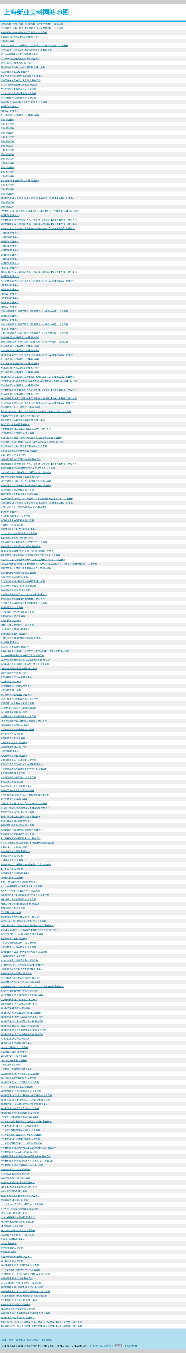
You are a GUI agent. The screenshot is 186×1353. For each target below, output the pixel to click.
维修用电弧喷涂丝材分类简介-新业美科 (19, 990)
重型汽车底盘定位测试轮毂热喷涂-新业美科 (22, 764)
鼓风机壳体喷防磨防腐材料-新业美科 (18, 777)
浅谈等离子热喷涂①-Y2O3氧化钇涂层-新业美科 (24, 594)
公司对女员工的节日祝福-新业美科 (17, 520)
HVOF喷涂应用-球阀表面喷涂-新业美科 (20, 1117)
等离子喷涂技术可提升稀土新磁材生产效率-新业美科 (26, 568)
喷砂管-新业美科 (9, 1252)
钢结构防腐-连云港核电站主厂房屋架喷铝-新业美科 (25, 1099)
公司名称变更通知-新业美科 (14, 633)
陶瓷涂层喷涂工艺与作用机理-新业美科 (19, 494)
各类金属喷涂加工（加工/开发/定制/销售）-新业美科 (26, 428)
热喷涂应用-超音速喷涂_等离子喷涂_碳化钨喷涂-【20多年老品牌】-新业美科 (38, 228)
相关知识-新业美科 (10, 110)
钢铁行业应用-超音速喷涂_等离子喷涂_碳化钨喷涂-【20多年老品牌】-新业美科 (39, 271)
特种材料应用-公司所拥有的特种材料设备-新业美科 (25, 1273)
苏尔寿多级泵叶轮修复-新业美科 (16, 685)
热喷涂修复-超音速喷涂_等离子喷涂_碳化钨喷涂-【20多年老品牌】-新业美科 (38, 280)
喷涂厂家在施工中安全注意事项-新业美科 (21, 80)
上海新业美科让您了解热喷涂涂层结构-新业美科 (24, 951)
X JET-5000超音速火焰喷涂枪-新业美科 (19, 1208)
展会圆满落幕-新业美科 (12, 855)
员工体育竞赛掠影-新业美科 (14, 711)
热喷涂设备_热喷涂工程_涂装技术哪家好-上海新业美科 (27, 49)
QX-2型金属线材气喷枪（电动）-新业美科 (21, 1282)
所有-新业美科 (7, 41)
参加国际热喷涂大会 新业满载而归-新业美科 (22, 934)
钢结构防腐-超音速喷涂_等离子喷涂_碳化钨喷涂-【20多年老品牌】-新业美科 (38, 197)
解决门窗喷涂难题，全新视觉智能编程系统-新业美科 (26, 481)
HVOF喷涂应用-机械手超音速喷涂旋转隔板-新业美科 (26, 1121)
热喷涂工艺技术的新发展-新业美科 (17, 790)
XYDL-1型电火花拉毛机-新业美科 (17, 1086)
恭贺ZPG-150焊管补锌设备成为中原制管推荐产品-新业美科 (29, 929)
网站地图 (132, 1345)
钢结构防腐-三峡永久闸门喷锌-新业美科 (20, 1108)
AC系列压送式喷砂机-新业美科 (15, 1038)
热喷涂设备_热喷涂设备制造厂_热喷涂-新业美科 (24, 32)
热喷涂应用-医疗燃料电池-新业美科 (18, 1182)
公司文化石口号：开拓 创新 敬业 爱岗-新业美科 (23, 507)
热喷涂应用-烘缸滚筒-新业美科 (15, 1169)
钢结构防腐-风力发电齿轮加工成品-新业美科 (22, 1021)
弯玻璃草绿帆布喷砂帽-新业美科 (16, 1256)
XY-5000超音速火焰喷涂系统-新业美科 (19, 54)
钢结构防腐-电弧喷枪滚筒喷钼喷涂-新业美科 (22, 1016)
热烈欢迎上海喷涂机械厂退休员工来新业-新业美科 (25, 664)
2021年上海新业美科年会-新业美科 (17, 624)
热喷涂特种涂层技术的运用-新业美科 (18, 585)
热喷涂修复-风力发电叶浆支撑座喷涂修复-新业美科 (25, 1313)
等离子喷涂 (8, 1340)
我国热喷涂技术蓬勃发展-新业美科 (17, 433)
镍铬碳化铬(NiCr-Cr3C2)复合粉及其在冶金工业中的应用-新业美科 (32, 986)
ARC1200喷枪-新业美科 (12, 1225)
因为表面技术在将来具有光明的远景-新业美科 (23, 67)
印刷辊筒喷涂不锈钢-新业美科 (15, 725)
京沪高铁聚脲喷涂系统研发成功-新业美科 (21, 838)
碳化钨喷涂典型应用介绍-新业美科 (17, 611)
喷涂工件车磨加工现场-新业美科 (16, 820)
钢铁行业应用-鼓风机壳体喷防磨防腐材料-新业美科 (25, 1291)
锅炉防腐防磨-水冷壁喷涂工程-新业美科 (20, 1073)
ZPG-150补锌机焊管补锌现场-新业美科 (19, 881)
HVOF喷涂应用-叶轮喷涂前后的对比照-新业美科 (24, 1295)
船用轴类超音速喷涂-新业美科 (15, 873)
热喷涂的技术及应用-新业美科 (15, 646)
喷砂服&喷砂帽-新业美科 (13, 1239)
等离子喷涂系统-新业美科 (13, 454)
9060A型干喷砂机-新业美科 (14, 1191)
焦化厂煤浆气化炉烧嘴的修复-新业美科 (19, 698)
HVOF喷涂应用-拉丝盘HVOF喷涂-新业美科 (21, 1134)
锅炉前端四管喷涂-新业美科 (14, 672)
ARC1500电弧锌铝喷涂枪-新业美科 (17, 1221)
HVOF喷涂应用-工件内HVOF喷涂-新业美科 (21, 1143)
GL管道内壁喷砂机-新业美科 (14, 1047)
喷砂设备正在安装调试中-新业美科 (17, 833)
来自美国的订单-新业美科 (13, 907)
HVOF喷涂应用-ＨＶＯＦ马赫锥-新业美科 (21, 1125)
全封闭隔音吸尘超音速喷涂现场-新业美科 (21, 816)
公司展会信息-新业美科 (12, 860)
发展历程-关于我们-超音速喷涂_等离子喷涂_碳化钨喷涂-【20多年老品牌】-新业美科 (41, 1321)
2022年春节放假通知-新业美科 (15, 629)
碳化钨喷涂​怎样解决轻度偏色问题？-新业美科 (23, 420)
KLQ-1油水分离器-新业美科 (14, 1060)
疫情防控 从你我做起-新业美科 (15, 515)
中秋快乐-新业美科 (10, 511)
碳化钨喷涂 (46, 1340)
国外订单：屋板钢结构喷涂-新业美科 (18, 899)
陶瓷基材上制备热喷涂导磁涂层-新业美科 (21, 476)
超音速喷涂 (33, 1340)
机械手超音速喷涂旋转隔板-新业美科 (18, 716)
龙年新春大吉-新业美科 (12, 733)
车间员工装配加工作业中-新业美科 (17, 812)
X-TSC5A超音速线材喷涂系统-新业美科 (19, 84)
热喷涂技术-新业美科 (11, 620)
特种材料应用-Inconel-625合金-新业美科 (20, 1151)
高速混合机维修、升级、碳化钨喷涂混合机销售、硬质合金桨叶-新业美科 (36, 411)
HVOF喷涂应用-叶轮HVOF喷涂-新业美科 (20, 1130)
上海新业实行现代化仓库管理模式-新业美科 (22, 829)
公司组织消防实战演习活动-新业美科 (18, 707)
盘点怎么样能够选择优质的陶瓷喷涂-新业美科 (23, 581)
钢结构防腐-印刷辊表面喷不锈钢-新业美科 (21, 1012)
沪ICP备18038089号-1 (101, 1345)
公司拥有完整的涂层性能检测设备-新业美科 (22, 637)
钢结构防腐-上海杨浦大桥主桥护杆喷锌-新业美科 (24, 1104)
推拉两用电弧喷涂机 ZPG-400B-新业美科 (20, 1195)
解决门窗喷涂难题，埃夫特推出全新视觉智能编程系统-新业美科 (31, 437)
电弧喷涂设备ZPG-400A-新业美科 (17, 537)
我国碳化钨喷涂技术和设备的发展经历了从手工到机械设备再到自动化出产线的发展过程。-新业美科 (49, 563)
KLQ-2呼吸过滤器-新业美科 (14, 1056)
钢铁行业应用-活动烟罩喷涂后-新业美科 (20, 1112)
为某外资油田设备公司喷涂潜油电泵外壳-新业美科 (25, 894)
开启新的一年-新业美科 (12, 524)
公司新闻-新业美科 (10, 106)
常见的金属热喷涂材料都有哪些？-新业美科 (22, 75)
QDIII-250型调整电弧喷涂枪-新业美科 (19, 668)
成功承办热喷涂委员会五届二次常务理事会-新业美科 (26, 659)
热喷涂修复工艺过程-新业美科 (15, 71)
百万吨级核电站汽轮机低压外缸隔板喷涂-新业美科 (25, 794)
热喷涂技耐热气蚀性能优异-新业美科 (18, 97)
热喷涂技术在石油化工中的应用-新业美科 (21, 977)
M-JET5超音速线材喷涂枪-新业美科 (18, 1217)
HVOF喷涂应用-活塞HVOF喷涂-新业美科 (20, 1138)
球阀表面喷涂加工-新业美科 (14, 746)
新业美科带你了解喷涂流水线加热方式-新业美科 (24, 542)
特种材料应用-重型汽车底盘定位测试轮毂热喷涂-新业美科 (28, 1147)
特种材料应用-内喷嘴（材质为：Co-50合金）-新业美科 (27, 1160)
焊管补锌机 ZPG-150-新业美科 (15, 1199)
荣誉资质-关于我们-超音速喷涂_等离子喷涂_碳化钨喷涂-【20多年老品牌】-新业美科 (41, 1326)
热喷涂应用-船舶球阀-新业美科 (15, 1173)
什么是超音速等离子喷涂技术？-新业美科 (21, 415)
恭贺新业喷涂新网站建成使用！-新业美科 (21, 916)
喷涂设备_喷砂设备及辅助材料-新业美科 (20, 36)
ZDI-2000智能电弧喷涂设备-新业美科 (18, 88)
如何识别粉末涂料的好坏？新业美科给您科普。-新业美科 (28, 550)
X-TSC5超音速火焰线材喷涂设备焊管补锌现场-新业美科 (27, 842)
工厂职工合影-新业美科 (12, 868)
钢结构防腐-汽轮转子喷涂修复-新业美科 (20, 1082)
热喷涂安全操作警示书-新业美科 (16, 973)
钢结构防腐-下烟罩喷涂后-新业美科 (18, 1317)
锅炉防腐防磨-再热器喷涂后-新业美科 (19, 1003)
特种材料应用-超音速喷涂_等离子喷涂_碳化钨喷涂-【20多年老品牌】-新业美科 (39, 219)
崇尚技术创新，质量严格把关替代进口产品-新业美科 (26, 864)
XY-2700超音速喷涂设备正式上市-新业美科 (21, 886)
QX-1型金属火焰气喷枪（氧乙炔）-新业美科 (22, 1204)
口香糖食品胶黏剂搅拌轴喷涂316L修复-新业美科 (24, 768)
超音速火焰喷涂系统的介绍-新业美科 (18, 942)
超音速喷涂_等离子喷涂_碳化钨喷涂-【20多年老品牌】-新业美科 (32, 23)
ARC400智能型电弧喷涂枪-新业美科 (18, 1230)
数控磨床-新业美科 (10, 642)
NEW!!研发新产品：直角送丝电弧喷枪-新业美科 (24, 720)
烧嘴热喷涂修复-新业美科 (13, 738)
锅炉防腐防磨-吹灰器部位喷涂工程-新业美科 (22, 995)
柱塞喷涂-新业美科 (10, 751)
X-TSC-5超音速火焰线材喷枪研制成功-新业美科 (23, 921)
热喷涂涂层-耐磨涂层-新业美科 (15, 589)
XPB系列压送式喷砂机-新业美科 (16, 1043)
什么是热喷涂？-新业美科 (13, 955)
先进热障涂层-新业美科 (12, 607)
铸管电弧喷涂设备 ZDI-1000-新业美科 (19, 528)
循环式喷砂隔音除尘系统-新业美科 (17, 825)
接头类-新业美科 (9, 1243)
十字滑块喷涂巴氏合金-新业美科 (16, 677)
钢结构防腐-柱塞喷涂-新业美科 (15, 1008)
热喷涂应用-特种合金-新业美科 (15, 1304)
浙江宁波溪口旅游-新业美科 (14, 799)
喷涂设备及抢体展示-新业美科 (15, 851)
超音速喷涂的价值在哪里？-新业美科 (18, 947)
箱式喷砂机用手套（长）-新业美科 (17, 1234)
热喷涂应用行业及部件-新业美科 (16, 786)
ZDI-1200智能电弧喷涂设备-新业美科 (18, 93)
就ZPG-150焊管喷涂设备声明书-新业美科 (20, 890)
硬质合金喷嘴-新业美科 (12, 1247)
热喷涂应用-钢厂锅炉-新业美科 (15, 1178)
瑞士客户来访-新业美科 (12, 1260)
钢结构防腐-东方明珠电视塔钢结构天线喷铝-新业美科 (26, 1095)
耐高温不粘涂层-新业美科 (13, 616)
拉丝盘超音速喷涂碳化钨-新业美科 (17, 729)
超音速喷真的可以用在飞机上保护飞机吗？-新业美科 (26, 472)
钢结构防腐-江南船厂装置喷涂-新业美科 (20, 1025)
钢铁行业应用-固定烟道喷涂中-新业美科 (20, 1265)
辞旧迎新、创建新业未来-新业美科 (17, 703)
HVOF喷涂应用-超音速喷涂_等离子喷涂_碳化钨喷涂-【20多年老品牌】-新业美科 (39, 210)
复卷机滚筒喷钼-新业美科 (13, 772)
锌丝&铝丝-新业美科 (10, 1064)
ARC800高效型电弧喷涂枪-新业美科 (18, 1308)
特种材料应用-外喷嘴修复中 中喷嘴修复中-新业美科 (25, 1156)
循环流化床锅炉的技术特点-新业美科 (18, 1077)
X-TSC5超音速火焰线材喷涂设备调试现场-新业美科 (25, 807)
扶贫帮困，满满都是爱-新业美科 (16, 1069)
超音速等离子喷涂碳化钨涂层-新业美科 (19, 450)
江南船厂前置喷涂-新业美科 (14, 742)
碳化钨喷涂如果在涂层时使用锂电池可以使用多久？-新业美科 (30, 555)
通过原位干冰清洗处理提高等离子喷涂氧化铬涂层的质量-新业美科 (32, 441)
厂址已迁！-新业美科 (11, 912)
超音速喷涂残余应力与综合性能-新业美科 (21, 407)
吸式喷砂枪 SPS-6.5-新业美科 (15, 1051)
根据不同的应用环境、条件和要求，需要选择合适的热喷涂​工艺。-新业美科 (37, 498)
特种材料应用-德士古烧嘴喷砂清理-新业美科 (22, 1165)
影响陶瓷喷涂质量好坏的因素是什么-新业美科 (23, 598)
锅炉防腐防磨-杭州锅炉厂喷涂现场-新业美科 (22, 1286)
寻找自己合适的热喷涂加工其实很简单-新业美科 (24, 603)
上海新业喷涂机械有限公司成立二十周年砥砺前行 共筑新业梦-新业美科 (35, 650)
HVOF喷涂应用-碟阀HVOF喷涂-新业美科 (20, 1269)
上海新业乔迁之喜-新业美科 (14, 846)
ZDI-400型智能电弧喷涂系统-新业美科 (19, 533)
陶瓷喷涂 (20, 1340)
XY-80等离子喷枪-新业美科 (14, 1212)
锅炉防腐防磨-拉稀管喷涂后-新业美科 (19, 999)
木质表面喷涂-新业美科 (12, 781)
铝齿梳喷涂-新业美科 (11, 681)
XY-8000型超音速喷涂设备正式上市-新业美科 (22, 655)
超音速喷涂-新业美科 (11, 690)
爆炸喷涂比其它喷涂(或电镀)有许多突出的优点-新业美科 (28, 467)
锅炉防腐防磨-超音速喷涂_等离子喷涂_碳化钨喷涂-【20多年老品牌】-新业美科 (39, 224)
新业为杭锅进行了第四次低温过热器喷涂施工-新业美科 (27, 925)
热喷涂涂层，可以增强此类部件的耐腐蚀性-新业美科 (26, 485)
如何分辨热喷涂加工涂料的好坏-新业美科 (21, 459)
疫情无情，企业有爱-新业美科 (15, 424)
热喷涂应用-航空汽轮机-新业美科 (17, 1278)
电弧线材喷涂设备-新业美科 (14, 938)
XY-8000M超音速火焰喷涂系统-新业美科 (20, 58)
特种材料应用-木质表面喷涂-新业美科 (19, 1300)
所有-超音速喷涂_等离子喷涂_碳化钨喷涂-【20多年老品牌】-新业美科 (34, 45)
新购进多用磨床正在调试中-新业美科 (18, 759)
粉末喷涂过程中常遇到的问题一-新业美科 (21, 546)
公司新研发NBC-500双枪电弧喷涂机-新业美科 (23, 964)
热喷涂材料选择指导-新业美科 (15, 576)
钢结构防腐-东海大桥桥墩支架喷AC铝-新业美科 (23, 1029)
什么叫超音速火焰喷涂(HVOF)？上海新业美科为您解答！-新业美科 (33, 559)
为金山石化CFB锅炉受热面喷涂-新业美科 (20, 903)
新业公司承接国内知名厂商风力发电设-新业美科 (24, 803)
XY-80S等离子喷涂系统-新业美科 (17, 62)
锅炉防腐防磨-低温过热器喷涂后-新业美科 (21, 1090)
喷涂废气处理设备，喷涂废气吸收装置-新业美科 (24, 446)
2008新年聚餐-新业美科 (12, 877)
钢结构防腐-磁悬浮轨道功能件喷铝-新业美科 (22, 1034)
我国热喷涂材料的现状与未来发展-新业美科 (22, 968)
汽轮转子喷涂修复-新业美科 (14, 755)
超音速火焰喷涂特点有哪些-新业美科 (18, 572)
